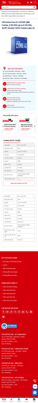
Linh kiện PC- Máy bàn (26, 11)
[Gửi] (34, 7)
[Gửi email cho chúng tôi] (23, 312)
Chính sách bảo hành (9, 290)
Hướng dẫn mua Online (10, 275)
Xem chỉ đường (6, 344)
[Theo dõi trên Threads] (19, 312)
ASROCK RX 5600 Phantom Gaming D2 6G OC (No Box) (10, 125)
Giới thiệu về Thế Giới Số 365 (12, 261)
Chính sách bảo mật (9, 297)
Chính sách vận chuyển (10, 300)
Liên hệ (5, 265)
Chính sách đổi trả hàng (10, 287)
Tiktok (34, 401)
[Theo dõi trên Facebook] (3, 312)
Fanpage (19, 401)
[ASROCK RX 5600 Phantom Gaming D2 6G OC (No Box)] (10, 120)
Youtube (27, 401)
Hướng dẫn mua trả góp (10, 272)
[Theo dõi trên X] (15, 312)
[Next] (35, 126)
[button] (31, 3)
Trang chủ (4, 11)
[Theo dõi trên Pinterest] (31, 312)
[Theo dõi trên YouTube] (3, 317)
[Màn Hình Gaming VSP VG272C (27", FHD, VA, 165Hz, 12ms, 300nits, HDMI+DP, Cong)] (27, 120)
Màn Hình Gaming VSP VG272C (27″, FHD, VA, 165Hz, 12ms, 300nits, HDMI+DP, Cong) (26, 125)
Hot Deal (11, 401)
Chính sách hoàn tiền (9, 293)
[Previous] (3, 126)
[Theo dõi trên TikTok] (11, 312)
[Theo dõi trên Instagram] (7, 312)
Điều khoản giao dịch (9, 268)
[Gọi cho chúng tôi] (27, 312)
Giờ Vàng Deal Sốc (13, 11)
